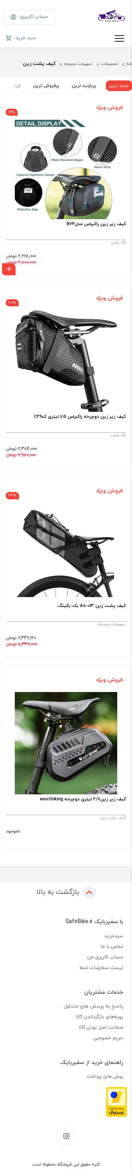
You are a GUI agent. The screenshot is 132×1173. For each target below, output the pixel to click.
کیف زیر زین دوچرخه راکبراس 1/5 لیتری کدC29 (80, 416)
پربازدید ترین (84, 85)
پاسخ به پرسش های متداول (93, 1005)
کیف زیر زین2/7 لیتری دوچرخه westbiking (83, 799)
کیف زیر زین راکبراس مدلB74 (96, 224)
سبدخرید (113, 935)
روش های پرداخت (105, 1076)
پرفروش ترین (46, 85)
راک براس (118, 242)
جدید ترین (119, 85)
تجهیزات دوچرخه (78, 63)
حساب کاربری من (105, 956)
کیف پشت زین (113, 817)
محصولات (109, 63)
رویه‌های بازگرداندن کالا (99, 1016)
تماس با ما (112, 946)
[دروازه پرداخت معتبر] (116, 1101)
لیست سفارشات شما (101, 967)
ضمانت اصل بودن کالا (100, 1027)
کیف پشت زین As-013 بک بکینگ (92, 605)
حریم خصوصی (108, 1037)
